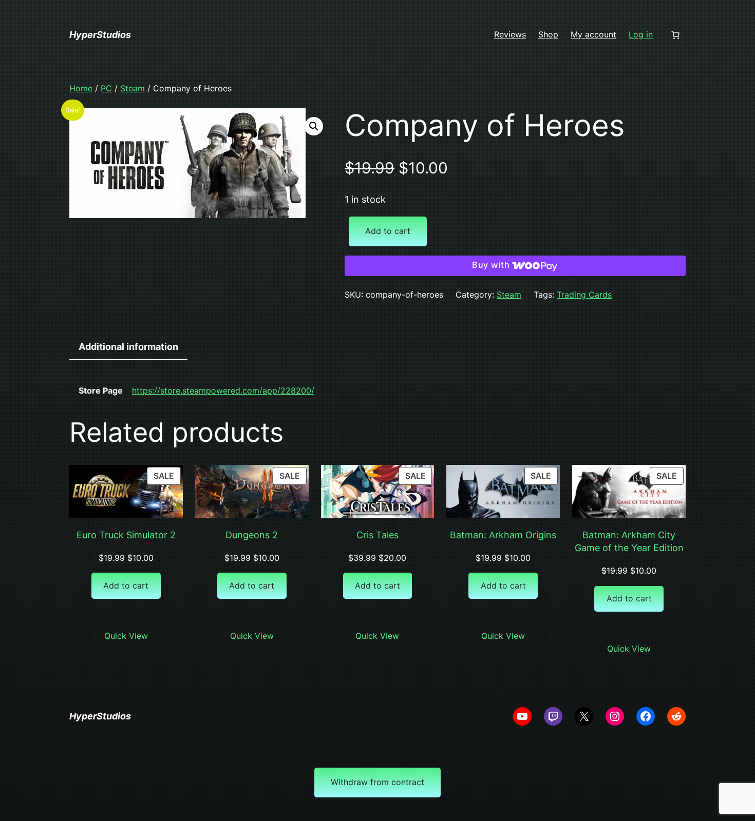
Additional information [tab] (128, 346)
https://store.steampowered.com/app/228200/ (223, 390)
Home (80, 88)
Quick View (126, 636)
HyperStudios (100, 34)
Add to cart (387, 231)
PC (106, 88)
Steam (132, 88)
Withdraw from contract (377, 782)
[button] (314, 126)
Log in (641, 34)
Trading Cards (584, 294)
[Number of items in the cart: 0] (675, 35)
